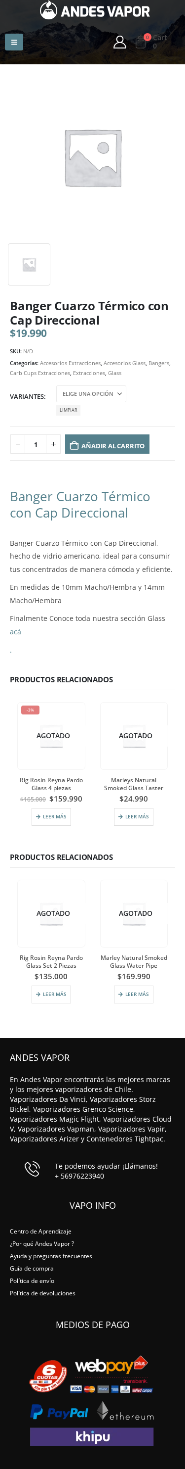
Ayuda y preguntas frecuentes (51, 1256)
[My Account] (119, 42)
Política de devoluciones (42, 1293)
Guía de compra (32, 1268)
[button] (14, 42)
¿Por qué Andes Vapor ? (42, 1243)
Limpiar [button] (68, 410)
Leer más (55, 816)
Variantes (27, 396)
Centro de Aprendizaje (41, 1231)
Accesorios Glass (125, 363)
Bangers (158, 363)
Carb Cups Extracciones (40, 373)
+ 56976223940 (79, 1176)
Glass (114, 373)
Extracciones (89, 373)
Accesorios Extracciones (70, 363)
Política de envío (32, 1280)
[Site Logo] (95, 10)
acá (15, 631)
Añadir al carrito (113, 445)
